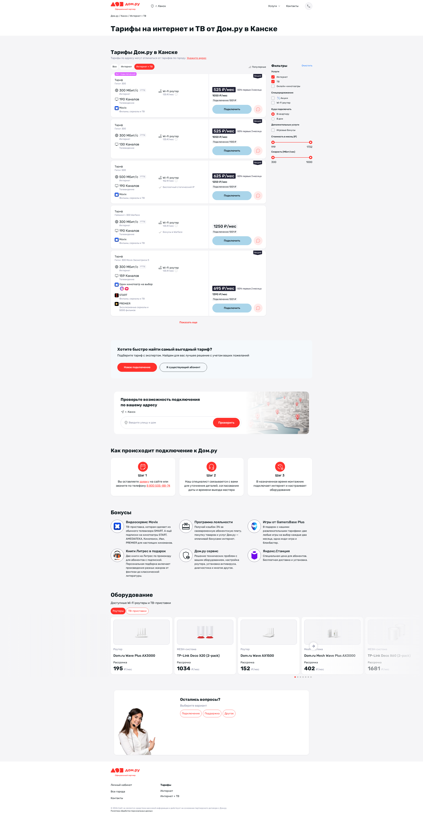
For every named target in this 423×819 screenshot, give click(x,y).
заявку (144, 481)
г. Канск (130, 411)
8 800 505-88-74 (158, 486)
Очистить (307, 65)
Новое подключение (137, 367)
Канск (124, 16)
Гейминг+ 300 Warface (127, 215)
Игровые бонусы (286, 130)
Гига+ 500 (120, 170)
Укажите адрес (196, 58)
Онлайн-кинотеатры (288, 86)
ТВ (278, 81)
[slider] (273, 142)
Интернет (126, 66)
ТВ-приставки (137, 610)
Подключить (232, 109)
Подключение (191, 713)
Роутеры (118, 610)
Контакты (292, 6)
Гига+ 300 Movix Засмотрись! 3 (132, 260)
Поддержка (212, 713)
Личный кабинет (121, 784)
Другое (229, 713)
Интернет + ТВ (144, 66)
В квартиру (283, 114)
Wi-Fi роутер (283, 102)
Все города (118, 791)
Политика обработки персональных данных (132, 811)
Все (115, 66)
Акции (284, 98)
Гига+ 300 (120, 83)
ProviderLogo (127, 6)
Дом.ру (115, 16)
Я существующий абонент (183, 367)
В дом (280, 118)
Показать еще (188, 322)
